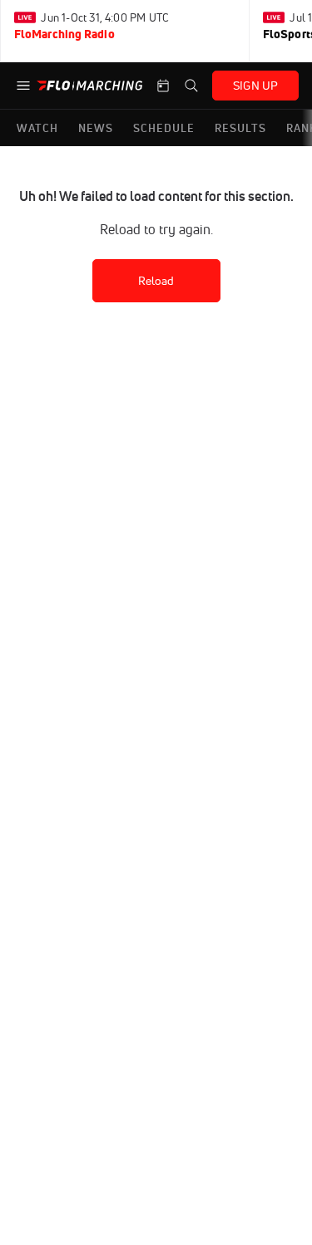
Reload (156, 280)
